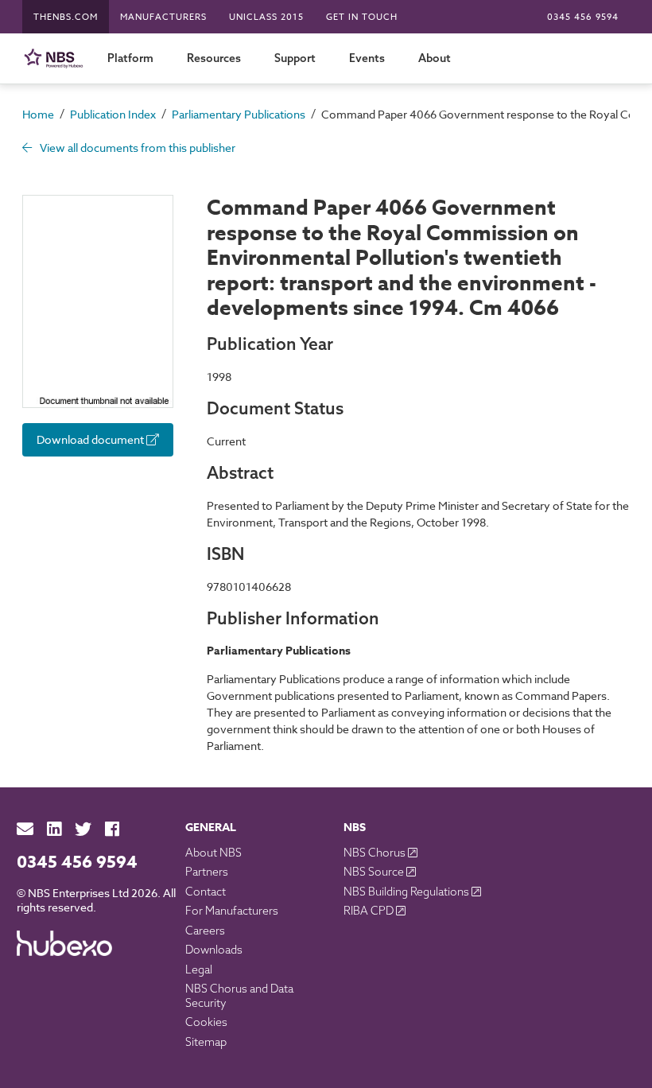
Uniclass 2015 (266, 17)
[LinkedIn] (54, 829)
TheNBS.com (65, 17)
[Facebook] (112, 829)
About (434, 58)
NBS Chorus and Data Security (239, 995)
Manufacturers (163, 17)
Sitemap (206, 1042)
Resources (214, 58)
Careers (205, 930)
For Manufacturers (231, 910)
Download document (91, 439)
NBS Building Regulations (407, 891)
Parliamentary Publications (238, 114)
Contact (205, 891)
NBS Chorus (375, 852)
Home (38, 114)
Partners (206, 872)
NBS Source (374, 872)
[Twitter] (83, 829)
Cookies (206, 1022)
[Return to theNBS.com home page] (56, 58)
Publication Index (113, 114)
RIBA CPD (369, 910)
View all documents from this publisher (136, 147)
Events (367, 58)
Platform (130, 58)
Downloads (214, 949)
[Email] (25, 829)
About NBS (213, 852)
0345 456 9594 (583, 17)
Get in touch (362, 17)
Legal (198, 969)
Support (295, 58)
